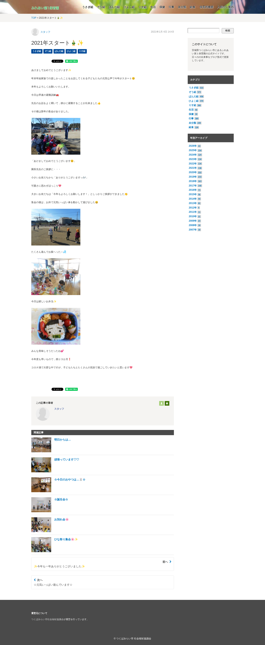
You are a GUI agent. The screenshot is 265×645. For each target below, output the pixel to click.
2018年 (193, 181)
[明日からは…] (51, 451)
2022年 (193, 163)
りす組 (142, 7)
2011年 (193, 212)
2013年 (193, 203)
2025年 (193, 150)
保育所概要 (206, 7)
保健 (162, 7)
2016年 (193, 190)
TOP (33, 18)
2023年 (193, 159)
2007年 (193, 229)
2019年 (193, 176)
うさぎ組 (87, 7)
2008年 (193, 225)
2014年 (193, 198)
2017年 (193, 185)
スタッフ (45, 32)
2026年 (193, 146)
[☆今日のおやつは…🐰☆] (58, 491)
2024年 (193, 154)
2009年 (193, 220)
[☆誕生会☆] (49, 511)
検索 (227, 30)
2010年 (193, 216)
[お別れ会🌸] (50, 531)
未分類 (182, 7)
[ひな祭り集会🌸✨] (54, 551)
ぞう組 (101, 7)
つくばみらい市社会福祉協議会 (47, 619)
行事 (171, 7)
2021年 (193, 168)
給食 (192, 7)
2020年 (193, 172)
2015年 (193, 194)
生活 (153, 7)
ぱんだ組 (114, 7)
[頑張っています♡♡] (55, 471)
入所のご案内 (225, 7)
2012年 (193, 207)
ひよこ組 (129, 7)
